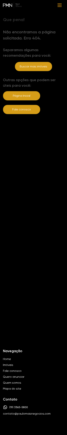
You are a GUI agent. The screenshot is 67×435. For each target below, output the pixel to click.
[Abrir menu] (59, 5)
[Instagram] (27, 425)
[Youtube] (38, 425)
